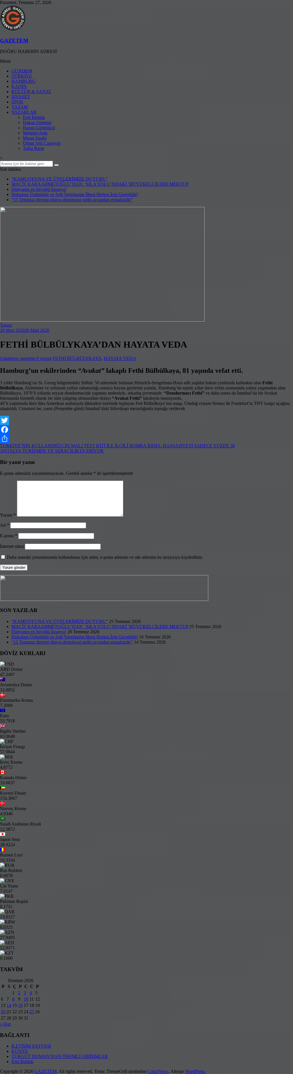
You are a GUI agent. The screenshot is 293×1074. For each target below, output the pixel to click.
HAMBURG (23, 81)
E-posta (8, 535)
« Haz (5, 1024)
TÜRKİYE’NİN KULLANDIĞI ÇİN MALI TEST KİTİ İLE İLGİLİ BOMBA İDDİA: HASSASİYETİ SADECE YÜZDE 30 (117, 445)
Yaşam (6, 325)
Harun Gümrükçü (39, 127)
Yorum (8, 515)
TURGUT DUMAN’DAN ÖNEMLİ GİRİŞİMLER (59, 1056)
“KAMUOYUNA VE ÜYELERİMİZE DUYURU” (59, 179)
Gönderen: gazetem (18, 358)
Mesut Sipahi (35, 138)
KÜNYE (19, 1051)
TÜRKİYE (21, 76)
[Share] (146, 438)
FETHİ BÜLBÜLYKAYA (77, 358)
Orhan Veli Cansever (42, 143)
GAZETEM (14, 41)
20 (3, 1011)
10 (26, 999)
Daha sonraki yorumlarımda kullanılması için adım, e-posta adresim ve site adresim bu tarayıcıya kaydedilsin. (105, 557)
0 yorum (44, 358)
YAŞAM (19, 107)
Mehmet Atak (35, 132)
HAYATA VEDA (120, 358)
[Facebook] (146, 429)
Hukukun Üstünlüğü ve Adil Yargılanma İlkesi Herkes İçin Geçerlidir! (74, 194)
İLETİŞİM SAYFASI (31, 1046)
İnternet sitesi (12, 546)
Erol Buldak (34, 117)
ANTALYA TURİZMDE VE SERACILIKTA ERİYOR (52, 450)
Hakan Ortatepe (37, 122)
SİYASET (20, 96)
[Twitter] (146, 420)
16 (20, 1005)
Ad (4, 525)
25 (31, 1011)
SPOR (17, 101)
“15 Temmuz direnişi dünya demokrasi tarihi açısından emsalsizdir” (72, 199)
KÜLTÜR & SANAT (31, 91)
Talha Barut (33, 148)
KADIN (19, 86)
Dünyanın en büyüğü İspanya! (38, 189)
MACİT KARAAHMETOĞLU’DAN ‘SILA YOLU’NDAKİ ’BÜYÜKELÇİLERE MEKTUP (100, 184)
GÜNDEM (21, 70)
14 (9, 1005)
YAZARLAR (24, 112)
